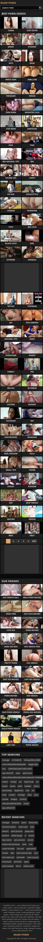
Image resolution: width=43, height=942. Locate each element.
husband (15, 822)
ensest (31, 835)
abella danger (16, 835)
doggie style (33, 764)
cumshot (23, 799)
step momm (6, 840)
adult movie (27, 773)
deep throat (28, 782)
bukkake (28, 786)
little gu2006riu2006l (32, 760)
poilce (24, 822)
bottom (5, 782)
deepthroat (18, 790)
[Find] (40, 7)
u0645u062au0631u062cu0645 (20, 769)
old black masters (9, 827)
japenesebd (31, 849)
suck (36, 853)
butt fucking (7, 790)
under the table (8, 849)
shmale (5, 853)
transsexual (6, 862)
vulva (24, 844)
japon (26, 862)
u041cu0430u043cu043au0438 (14, 764)
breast (26, 803)
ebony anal (33, 822)
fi (25, 835)
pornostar (18, 862)
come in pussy (32, 857)
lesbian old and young (10, 844)
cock (27, 790)
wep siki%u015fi (8, 808)
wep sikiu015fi (7, 773)
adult (20, 786)
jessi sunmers (19, 840)
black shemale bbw (24, 853)
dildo (29, 795)
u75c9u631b (16, 760)
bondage (21, 795)
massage (5, 760)
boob (4, 795)
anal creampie (7, 866)
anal (4, 769)
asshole (5, 799)
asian (18, 773)
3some (4, 786)
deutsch (5, 831)
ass (20, 782)
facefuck (5, 835)
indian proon (28, 866)
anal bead (20, 857)
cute (30, 844)
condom (12, 795)
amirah (30, 840)
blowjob (14, 799)
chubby (13, 782)
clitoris (36, 786)
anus (36, 795)
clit (33, 790)
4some (12, 786)
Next (34, 541)
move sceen (23, 827)
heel (32, 827)
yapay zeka (29, 831)
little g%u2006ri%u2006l (11, 803)
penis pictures (16, 831)
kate (12, 853)
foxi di (18, 866)
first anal (20, 849)
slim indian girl (8, 857)
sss (37, 782)
